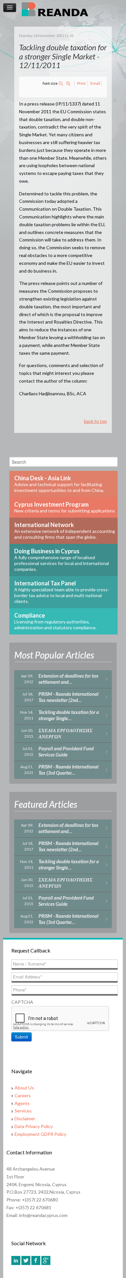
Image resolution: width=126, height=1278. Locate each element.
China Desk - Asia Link (59, 483)
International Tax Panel (61, 592)
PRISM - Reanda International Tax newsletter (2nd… (68, 697)
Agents (22, 1103)
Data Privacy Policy (34, 1126)
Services (23, 1110)
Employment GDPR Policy (40, 1134)
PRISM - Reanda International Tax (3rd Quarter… (68, 770)
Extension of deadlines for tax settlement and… (68, 679)
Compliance (55, 621)
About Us (24, 1087)
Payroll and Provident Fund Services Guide (66, 751)
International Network (64, 530)
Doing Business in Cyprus (61, 559)
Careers (23, 1095)
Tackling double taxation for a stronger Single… (68, 715)
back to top (95, 421)
